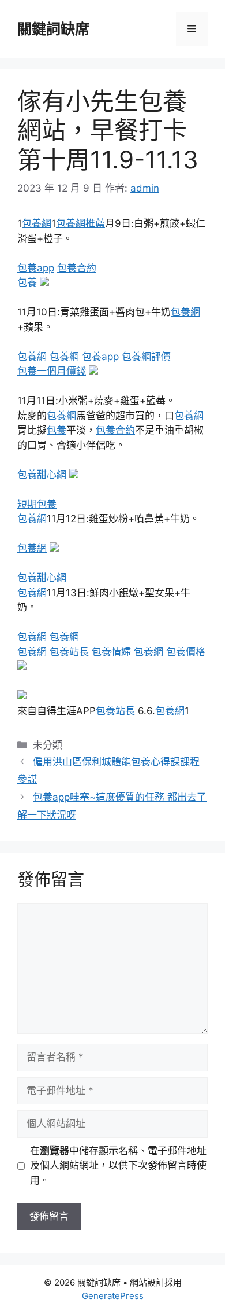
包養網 (36, 223)
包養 (27, 282)
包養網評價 (146, 356)
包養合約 (76, 268)
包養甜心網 (41, 474)
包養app (35, 268)
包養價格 (185, 652)
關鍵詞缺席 (53, 29)
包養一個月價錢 (51, 371)
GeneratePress (113, 1295)
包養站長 (69, 652)
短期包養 (37, 504)
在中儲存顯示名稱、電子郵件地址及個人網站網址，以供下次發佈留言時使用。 (118, 1165)
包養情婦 (111, 652)
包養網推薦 (80, 223)
